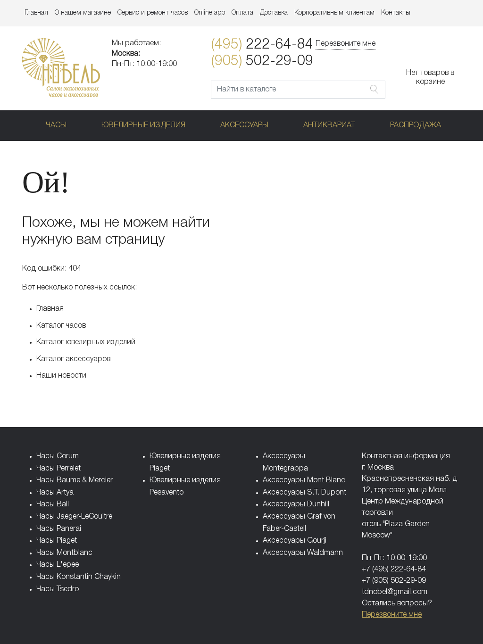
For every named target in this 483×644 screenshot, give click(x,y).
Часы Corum (57, 456)
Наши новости (61, 375)
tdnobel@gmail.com (394, 592)
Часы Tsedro (57, 589)
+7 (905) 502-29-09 (394, 581)
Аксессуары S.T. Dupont (304, 492)
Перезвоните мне (345, 44)
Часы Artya (55, 492)
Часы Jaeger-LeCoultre (74, 516)
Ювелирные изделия (143, 125)
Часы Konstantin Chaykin (78, 577)
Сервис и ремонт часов (152, 13)
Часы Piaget (56, 540)
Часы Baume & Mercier (74, 480)
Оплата (242, 13)
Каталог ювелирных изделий (85, 342)
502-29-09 (262, 61)
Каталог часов (61, 325)
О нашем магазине (83, 13)
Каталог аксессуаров (73, 359)
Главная (36, 13)
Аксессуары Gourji (294, 540)
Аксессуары (244, 125)
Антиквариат (329, 125)
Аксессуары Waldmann (303, 553)
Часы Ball (52, 504)
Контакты (395, 13)
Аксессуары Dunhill (296, 504)
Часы (56, 125)
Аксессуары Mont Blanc (304, 480)
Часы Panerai (58, 529)
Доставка (274, 13)
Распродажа (415, 125)
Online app (209, 13)
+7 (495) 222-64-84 (394, 569)
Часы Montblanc (64, 553)
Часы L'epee (57, 564)
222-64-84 (262, 45)
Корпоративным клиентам (334, 13)
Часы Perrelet (58, 468)
